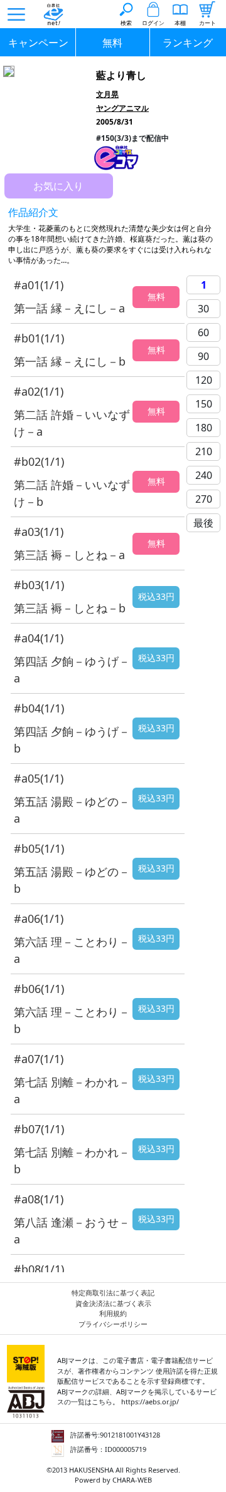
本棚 (180, 23)
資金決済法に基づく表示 (113, 1303)
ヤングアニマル (122, 108)
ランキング (188, 42)
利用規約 (113, 1313)
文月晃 (107, 94)
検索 (126, 23)
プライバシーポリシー (113, 1324)
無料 (112, 42)
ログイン (153, 23)
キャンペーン (38, 42)
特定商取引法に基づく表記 (113, 1292)
